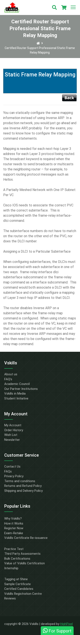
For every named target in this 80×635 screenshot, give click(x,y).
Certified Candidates (18, 589)
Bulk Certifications (17, 558)
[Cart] (63, 7)
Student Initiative (16, 398)
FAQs (8, 471)
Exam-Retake (13, 533)
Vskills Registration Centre (23, 594)
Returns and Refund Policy (23, 486)
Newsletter (12, 440)
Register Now (13, 528)
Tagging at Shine (16, 579)
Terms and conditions (19, 481)
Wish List (10, 435)
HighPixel (66, 624)
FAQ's (8, 379)
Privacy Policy (13, 476)
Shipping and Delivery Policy (23, 491)
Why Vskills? (13, 518)
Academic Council (17, 384)
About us (10, 374)
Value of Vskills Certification (24, 563)
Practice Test (13, 549)
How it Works (13, 523)
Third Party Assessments (22, 554)
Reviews (10, 598)
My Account (12, 425)
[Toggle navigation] (73, 7)
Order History (13, 430)
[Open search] (54, 7)
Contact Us (12, 466)
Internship (11, 568)
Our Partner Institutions (21, 389)
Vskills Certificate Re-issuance (26, 538)
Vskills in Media (15, 393)
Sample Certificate (17, 584)
